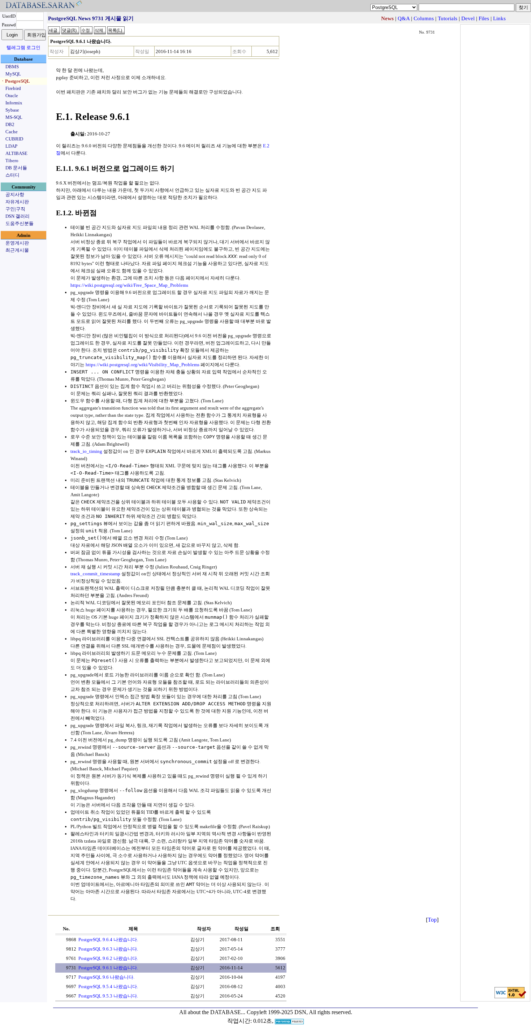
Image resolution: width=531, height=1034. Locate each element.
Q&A (404, 18)
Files (484, 18)
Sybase (12, 110)
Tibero (11, 160)
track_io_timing (86, 451)
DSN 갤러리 (17, 216)
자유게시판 (17, 201)
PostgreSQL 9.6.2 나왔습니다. (108, 958)
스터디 (12, 175)
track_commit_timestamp (95, 573)
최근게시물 (17, 250)
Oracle (11, 95)
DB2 (9, 124)
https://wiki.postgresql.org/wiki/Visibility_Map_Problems (142, 364)
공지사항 (14, 194)
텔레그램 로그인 (23, 47)
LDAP (11, 146)
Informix (13, 102)
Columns (424, 18)
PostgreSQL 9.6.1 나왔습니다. (108, 967)
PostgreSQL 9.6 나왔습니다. (106, 977)
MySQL (13, 74)
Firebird (13, 88)
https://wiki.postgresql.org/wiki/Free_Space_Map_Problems (129, 285)
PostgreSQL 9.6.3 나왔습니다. (108, 949)
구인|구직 (15, 209)
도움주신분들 (19, 223)
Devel (468, 18)
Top (432, 920)
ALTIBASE (16, 153)
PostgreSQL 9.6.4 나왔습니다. (108, 939)
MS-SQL (13, 117)
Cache (11, 131)
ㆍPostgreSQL (15, 81)
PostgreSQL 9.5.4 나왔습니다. (108, 986)
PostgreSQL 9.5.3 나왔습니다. (108, 996)
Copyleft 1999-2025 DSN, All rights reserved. (299, 1012)
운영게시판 (17, 243)
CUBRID (14, 139)
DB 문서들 (16, 167)
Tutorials (447, 18)
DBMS (12, 66)
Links (499, 18)
